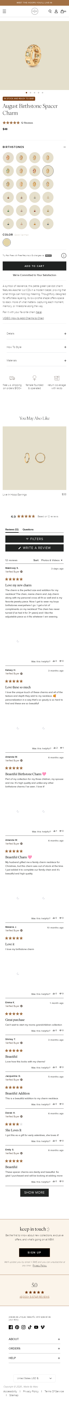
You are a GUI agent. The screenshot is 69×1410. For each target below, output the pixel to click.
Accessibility (10, 1391)
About (14, 1339)
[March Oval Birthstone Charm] (34, 197)
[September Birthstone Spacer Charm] (8, 184)
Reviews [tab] (12, 530)
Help (12, 1358)
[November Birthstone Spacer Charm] (34, 184)
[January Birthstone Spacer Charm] (8, 157)
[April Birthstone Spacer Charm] (48, 157)
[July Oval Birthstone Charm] (34, 210)
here (38, 312)
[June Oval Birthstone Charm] (21, 210)
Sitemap (13, 1395)
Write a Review (43, 549)
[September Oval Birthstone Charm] (8, 223)
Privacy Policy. (40, 1265)
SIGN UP (34, 1252)
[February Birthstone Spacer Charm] (21, 157)
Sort (36, 560)
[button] (26, 92)
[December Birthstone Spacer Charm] (48, 184)
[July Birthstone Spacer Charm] (34, 170)
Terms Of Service (54, 1391)
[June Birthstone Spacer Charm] (21, 170)
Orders (14, 1348)
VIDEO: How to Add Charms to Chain (23, 318)
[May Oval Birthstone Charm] (8, 210)
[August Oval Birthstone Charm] (48, 210)
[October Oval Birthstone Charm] (21, 223)
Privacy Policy (31, 1391)
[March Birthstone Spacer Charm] (34, 157)
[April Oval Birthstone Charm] (48, 197)
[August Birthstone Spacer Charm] (48, 170)
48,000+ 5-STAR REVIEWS (34, 1297)
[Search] (51, 11)
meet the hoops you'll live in (34, 3)
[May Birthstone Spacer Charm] (8, 170)
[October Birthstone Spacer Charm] (21, 184)
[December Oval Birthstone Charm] (48, 223)
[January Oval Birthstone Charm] (8, 197)
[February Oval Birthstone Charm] (21, 197)
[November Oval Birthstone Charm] (34, 223)
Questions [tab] (28, 530)
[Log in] (57, 11)
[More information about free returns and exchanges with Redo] (63, 255)
